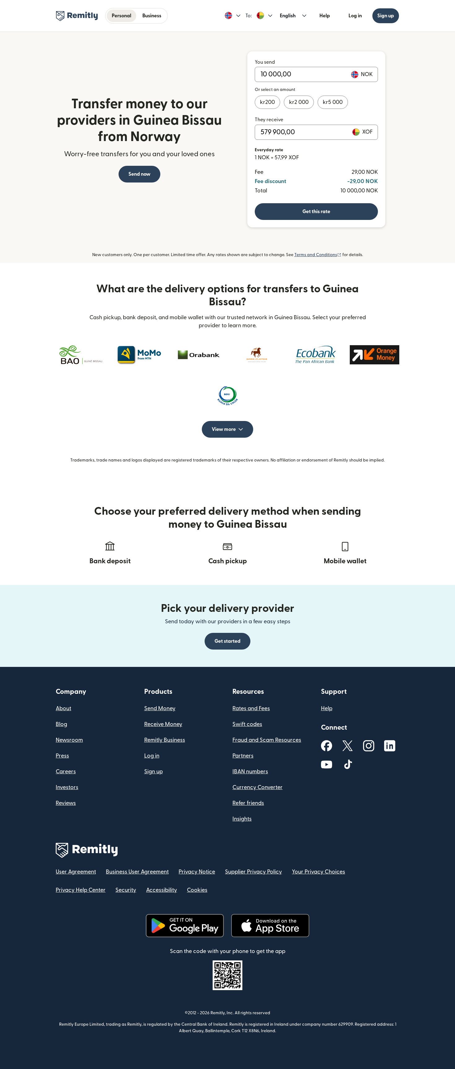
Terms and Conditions (317, 255)
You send (265, 62)
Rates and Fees (251, 708)
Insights (242, 819)
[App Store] (270, 925)
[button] (232, 16)
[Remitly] (77, 16)
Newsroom (69, 740)
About (63, 708)
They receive (269, 119)
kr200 (267, 102)
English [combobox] (288, 15)
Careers (66, 771)
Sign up (385, 15)
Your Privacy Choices (318, 871)
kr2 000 (299, 102)
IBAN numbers (250, 771)
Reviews (66, 803)
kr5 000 (333, 102)
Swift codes (247, 724)
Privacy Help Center (81, 890)
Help (324, 15)
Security (125, 890)
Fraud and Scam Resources (266, 740)
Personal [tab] (121, 15)
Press (62, 755)
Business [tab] (151, 15)
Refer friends (248, 803)
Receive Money (163, 724)
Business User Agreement (137, 871)
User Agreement (76, 871)
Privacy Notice (197, 871)
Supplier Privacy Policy (253, 871)
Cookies (197, 890)
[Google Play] (185, 925)
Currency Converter (257, 787)
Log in (355, 15)
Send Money (160, 708)
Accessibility (161, 890)
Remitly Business (164, 740)
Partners (243, 755)
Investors (67, 787)
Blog (61, 724)
